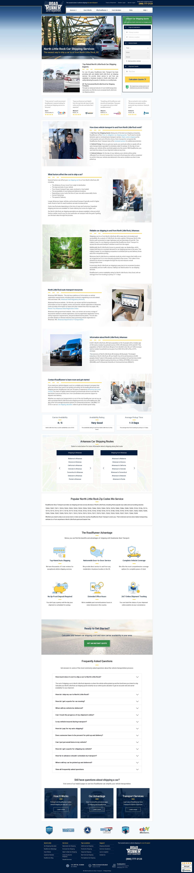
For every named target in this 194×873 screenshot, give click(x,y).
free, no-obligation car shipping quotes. (114, 135)
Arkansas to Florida (119, 479)
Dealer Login (122, 2)
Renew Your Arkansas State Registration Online (63, 308)
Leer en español (104, 852)
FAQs (130, 10)
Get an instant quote (97, 643)
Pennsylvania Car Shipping (88, 858)
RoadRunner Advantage (50, 849)
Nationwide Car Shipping (69, 846)
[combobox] (137, 32)
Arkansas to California (119, 465)
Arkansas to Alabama (119, 458)
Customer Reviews (49, 855)
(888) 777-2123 (146, 3)
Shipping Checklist (105, 846)
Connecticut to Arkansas (75, 472)
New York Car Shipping (87, 855)
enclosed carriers (120, 141)
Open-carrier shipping (129, 137)
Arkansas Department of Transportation (70, 319)
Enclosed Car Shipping (68, 849)
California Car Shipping (87, 846)
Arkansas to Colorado (119, 469)
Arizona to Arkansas (75, 462)
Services (72, 10)
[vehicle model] (137, 57)
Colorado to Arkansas (75, 469)
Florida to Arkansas (75, 479)
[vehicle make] (137, 53)
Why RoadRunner (101, 10)
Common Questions (105, 849)
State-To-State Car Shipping (69, 852)
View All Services (67, 859)
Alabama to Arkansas (75, 458)
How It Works (88, 10)
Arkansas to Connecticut (119, 472)
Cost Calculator (116, 10)
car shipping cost (73, 180)
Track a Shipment (111, 2)
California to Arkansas (75, 465)
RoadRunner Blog (48, 858)
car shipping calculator (65, 404)
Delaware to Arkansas (75, 476)
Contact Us (102, 855)
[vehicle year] (137, 48)
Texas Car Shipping (86, 852)
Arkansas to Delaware (119, 476)
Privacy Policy (107, 870)
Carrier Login (131, 2)
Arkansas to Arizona (118, 462)
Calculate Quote (136, 79)
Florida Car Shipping (86, 849)
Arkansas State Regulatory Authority (73, 299)
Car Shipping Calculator (50, 846)
